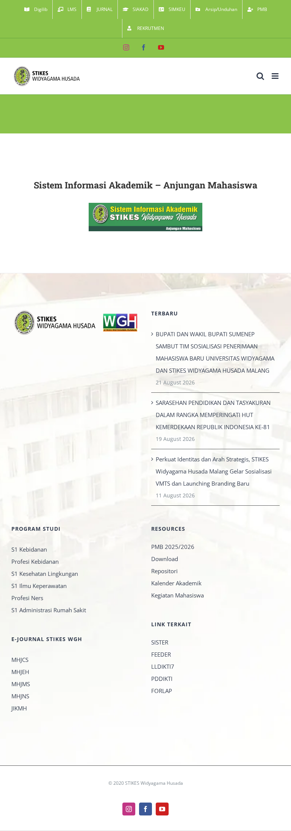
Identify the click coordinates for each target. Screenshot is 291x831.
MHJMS (20, 684)
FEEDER (161, 654)
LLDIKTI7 (162, 666)
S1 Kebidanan (29, 549)
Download (164, 559)
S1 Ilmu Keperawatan (39, 586)
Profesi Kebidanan (35, 561)
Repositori (164, 571)
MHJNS (20, 696)
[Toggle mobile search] (260, 76)
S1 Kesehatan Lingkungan (44, 573)
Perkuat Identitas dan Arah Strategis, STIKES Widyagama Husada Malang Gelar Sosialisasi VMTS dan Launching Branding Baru (214, 471)
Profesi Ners (27, 598)
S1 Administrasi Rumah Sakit (48, 610)
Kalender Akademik (176, 583)
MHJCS (19, 659)
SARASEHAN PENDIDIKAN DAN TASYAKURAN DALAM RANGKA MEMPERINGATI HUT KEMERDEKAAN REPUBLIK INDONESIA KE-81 (213, 415)
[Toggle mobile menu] (276, 76)
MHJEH (20, 672)
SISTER (159, 642)
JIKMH (19, 708)
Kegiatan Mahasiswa (177, 595)
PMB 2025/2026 (172, 546)
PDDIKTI (161, 678)
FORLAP (161, 691)
